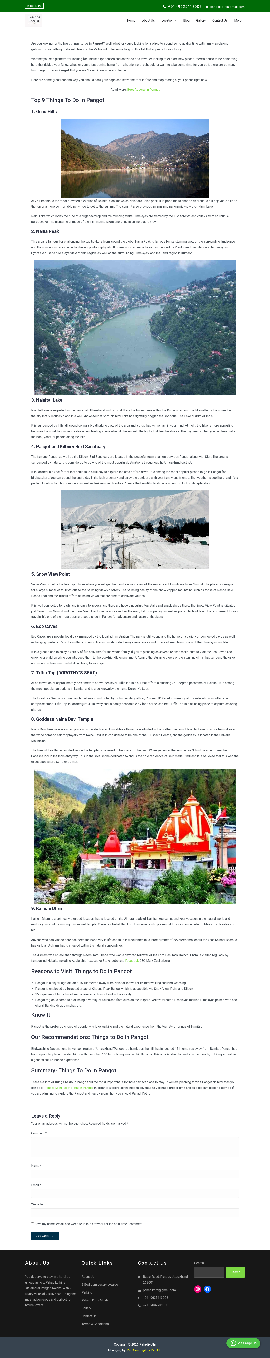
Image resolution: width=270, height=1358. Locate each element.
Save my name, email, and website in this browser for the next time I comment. (89, 1224)
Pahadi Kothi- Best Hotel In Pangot (68, 1088)
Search (199, 1263)
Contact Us (220, 20)
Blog (186, 20)
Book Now (34, 5)
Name (36, 1166)
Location (167, 20)
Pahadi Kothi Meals (95, 1300)
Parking (87, 1292)
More (238, 20)
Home (131, 20)
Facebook (132, 961)
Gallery (201, 20)
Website (37, 1204)
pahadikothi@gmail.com (227, 6)
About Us (148, 20)
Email (36, 1185)
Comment (39, 1133)
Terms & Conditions (95, 1324)
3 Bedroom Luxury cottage (100, 1284)
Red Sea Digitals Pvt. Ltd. (144, 1350)
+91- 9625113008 (184, 6)
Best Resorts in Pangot (143, 89)
